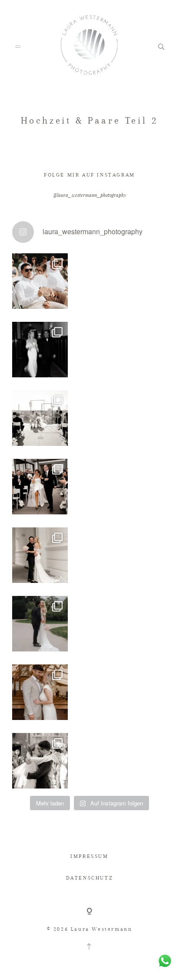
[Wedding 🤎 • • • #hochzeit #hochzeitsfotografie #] (40, 486)
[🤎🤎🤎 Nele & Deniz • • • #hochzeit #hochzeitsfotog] (40, 692)
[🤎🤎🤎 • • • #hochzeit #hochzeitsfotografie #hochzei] (40, 418)
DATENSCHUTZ (89, 878)
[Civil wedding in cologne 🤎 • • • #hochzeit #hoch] (40, 761)
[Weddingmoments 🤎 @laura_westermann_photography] (40, 281)
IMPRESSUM (89, 856)
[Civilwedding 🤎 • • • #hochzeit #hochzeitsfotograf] (40, 623)
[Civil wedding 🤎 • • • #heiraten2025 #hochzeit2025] (40, 349)
